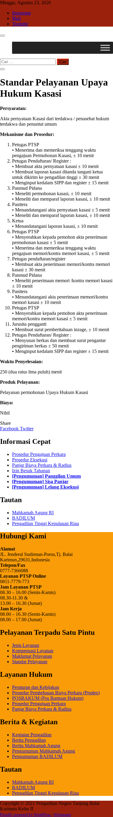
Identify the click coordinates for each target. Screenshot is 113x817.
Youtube (20, 23)
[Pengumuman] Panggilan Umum (46, 476)
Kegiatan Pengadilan (32, 734)
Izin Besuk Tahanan (31, 470)
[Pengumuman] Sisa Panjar (40, 481)
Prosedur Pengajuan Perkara (39, 454)
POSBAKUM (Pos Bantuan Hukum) (47, 698)
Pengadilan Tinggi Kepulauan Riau (45, 523)
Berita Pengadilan (29, 740)
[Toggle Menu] (105, 47)
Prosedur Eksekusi (29, 459)
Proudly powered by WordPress (26, 814)
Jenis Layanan (25, 645)
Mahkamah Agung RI (33, 512)
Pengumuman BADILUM (37, 756)
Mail (16, 18)
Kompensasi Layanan (32, 650)
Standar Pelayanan (29, 661)
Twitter (26, 428)
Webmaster (62, 814)
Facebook (10, 428)
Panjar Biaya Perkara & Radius (41, 465)
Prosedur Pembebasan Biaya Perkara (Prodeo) (56, 692)
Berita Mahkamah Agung (36, 745)
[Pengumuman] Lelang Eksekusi (45, 486)
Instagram (21, 12)
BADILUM (23, 518)
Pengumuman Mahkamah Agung (43, 751)
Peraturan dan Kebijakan (35, 687)
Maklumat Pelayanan (32, 656)
